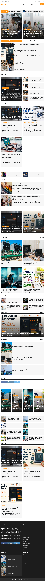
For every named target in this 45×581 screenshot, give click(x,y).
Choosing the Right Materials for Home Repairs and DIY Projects (26, 62)
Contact (42, 1)
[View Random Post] (43, 8)
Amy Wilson (5, 36)
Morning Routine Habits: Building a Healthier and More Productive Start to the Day (33, 290)
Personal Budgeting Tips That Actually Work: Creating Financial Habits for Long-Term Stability (11, 156)
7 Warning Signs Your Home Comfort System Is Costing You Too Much (25, 373)
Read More (4, 99)
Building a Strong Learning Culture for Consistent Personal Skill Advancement (36, 175)
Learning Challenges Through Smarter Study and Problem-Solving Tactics (14, 175)
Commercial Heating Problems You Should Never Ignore (10, 263)
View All (41, 179)
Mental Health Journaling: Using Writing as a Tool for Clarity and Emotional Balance (36, 306)
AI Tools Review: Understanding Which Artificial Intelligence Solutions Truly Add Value (10, 290)
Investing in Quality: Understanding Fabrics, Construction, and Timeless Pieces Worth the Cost (27, 184)
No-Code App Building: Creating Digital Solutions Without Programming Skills (33, 263)
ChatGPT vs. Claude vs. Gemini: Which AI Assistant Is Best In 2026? (26, 44)
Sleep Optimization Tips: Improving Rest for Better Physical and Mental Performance (13, 306)
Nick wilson (17, 63)
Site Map (31, 579)
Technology (34, 122)
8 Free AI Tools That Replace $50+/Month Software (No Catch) (25, 50)
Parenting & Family (26, 543)
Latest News (12, 40)
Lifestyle (24, 541)
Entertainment (25, 530)
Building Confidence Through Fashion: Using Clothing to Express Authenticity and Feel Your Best (26, 197)
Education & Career (26, 528)
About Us (38, 1)
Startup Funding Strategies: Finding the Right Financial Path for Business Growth (14, 299)
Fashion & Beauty (26, 535)
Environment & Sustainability (28, 533)
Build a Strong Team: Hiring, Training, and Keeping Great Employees (33, 33)
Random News (33, 40)
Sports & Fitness (26, 545)
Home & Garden (5, 399)
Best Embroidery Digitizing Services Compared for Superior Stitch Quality (33, 124)
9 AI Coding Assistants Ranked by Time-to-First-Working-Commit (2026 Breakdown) (27, 56)
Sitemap (24, 560)
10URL (4, 4)
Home (35, 1)
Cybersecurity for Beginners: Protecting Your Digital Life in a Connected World (36, 300)
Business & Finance (5, 29)
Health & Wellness (39, 396)
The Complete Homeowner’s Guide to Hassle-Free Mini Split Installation (27, 68)
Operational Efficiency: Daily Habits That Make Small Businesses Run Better (11, 33)
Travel (24, 549)
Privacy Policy (26, 579)
